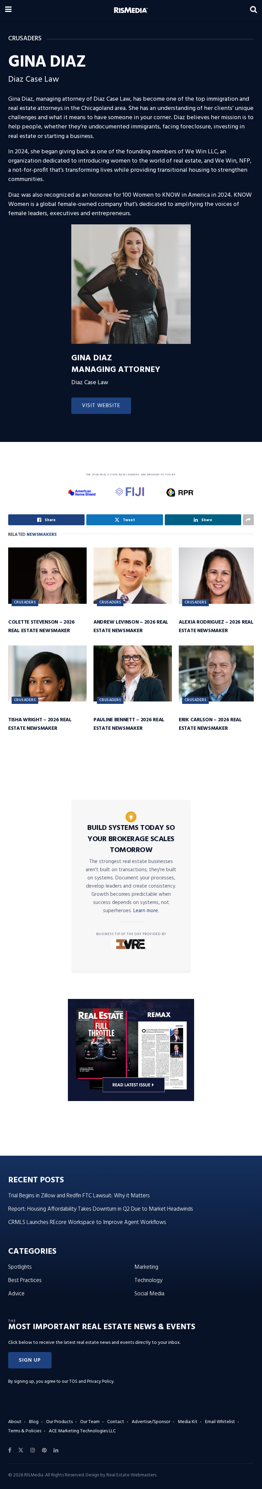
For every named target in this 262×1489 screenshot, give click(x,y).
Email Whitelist (220, 1422)
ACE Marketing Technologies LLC (82, 1431)
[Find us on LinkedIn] (56, 1450)
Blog (34, 1422)
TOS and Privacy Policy (91, 1381)
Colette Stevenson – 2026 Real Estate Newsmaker (41, 626)
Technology (148, 1280)
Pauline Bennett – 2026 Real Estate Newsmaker (128, 724)
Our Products (59, 1422)
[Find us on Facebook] (9, 1450)
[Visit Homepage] (130, 10)
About (14, 1422)
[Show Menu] (8, 10)
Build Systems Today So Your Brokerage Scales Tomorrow (131, 839)
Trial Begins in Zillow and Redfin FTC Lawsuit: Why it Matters (79, 1195)
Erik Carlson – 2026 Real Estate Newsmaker (210, 724)
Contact (115, 1422)
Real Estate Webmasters (131, 1475)
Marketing (146, 1267)
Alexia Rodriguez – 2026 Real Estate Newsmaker (216, 626)
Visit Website (101, 405)
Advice (16, 1293)
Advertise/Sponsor (151, 1422)
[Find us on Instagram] (32, 1450)
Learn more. (146, 911)
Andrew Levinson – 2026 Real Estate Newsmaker (130, 626)
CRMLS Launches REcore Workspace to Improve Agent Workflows (87, 1222)
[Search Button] (253, 10)
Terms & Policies (24, 1431)
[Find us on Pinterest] (44, 1450)
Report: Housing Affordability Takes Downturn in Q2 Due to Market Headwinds (100, 1209)
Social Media (149, 1293)
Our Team (90, 1422)
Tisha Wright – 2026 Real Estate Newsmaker (40, 724)
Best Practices (25, 1280)
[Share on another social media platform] (248, 519)
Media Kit (188, 1422)
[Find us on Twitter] (21, 1450)
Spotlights (20, 1267)
